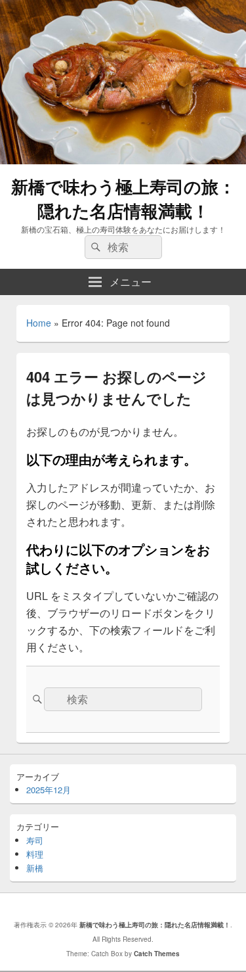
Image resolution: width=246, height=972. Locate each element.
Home (38, 322)
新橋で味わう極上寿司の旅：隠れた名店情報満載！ (123, 198)
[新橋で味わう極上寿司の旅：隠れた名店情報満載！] (123, 160)
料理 (34, 854)
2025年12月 (48, 789)
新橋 (34, 868)
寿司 (34, 840)
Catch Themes (157, 953)
